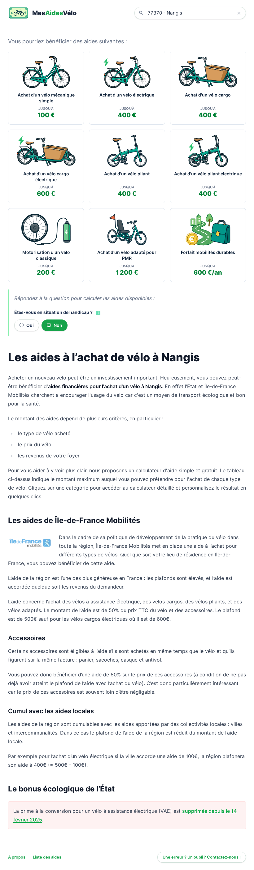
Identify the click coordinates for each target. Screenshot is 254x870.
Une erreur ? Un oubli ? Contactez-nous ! (202, 857)
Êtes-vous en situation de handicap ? (53, 312)
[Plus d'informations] (97, 313)
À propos (16, 857)
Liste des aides (47, 857)
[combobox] (195, 13)
